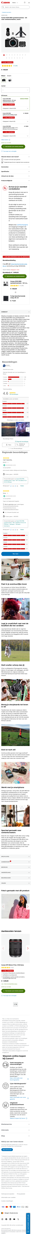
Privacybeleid (21, 1194)
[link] (15, 101)
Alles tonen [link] (4, 139)
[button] (3, 55)
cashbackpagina (22, 225)
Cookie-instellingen (7, 1201)
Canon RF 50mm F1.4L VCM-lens (12, 965)
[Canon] (5, 2)
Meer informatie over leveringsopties (16, 1079)
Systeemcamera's (6, 12)
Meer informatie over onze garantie (18, 1098)
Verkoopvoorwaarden (7, 1194)
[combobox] (15, 7)
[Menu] (29, 2)
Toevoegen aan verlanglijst (9, 151)
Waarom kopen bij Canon (17, 1118)
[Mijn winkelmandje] (24, 2)
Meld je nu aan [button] (7, 1149)
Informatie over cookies (8, 1197)
